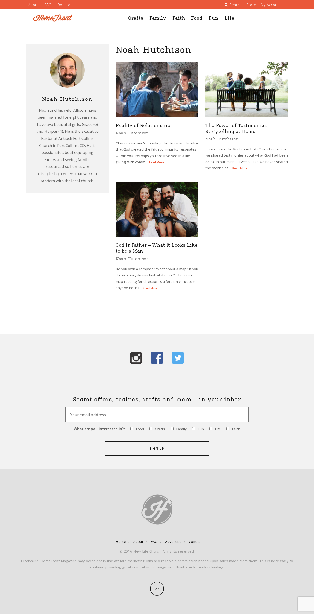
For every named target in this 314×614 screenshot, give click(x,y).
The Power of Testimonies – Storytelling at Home (238, 128)
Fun (213, 18)
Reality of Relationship (143, 125)
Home (121, 541)
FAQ (48, 4)
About (33, 4)
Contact (195, 541)
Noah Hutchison (132, 132)
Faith (178, 18)
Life (229, 18)
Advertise (173, 541)
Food (197, 18)
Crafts (135, 18)
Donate (63, 4)
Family (157, 18)
